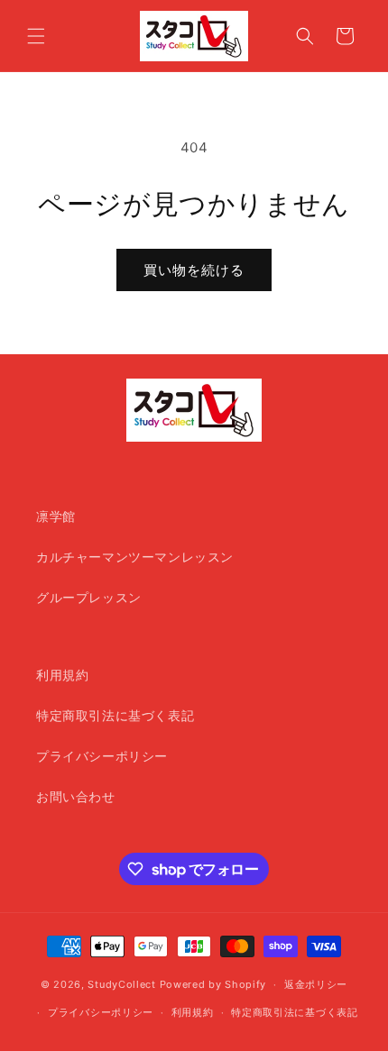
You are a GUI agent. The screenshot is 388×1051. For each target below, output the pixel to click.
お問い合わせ (75, 796)
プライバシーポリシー (102, 755)
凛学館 (56, 516)
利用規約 (62, 674)
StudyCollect (121, 984)
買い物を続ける (194, 270)
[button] (36, 36)
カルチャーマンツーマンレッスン (135, 556)
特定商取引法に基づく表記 (115, 715)
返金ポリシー (315, 984)
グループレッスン (89, 597)
